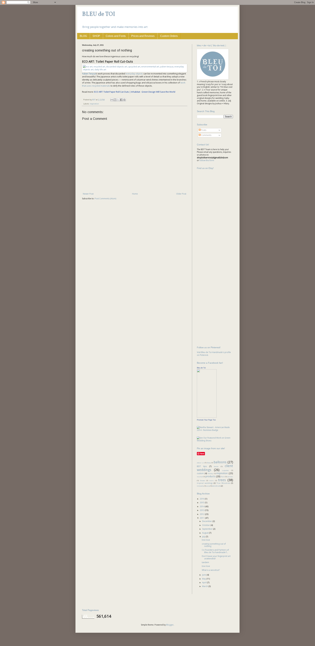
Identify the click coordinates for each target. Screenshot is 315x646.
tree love (206, 539)
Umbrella (200, 486)
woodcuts (216, 486)
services (230, 477)
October (206, 525)
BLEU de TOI (98, 14)
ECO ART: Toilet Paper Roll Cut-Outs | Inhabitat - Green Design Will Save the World (134, 91)
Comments (206, 135)
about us (200, 463)
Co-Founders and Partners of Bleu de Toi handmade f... (215, 551)
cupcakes (225, 470)
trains (211, 481)
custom (200, 473)
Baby (209, 463)
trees (222, 480)
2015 (202, 502)
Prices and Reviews (143, 36)
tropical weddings (205, 483)
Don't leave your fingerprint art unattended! (216, 557)
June (204, 574)
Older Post (181, 193)
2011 (202, 518)
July (204, 536)
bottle (216, 466)
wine (208, 486)
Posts (203, 130)
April (204, 582)
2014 (202, 506)
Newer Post (88, 193)
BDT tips (202, 466)
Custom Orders (169, 36)
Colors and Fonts (116, 36)
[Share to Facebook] (121, 99)
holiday (210, 473)
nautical (200, 477)
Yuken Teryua (89, 73)
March (205, 586)
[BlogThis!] (115, 99)
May (204, 578)
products (210, 476)
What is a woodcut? (211, 570)
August (205, 532)
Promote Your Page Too (206, 420)
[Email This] (112, 99)
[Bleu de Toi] (207, 417)
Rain (222, 477)
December (207, 521)
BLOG (83, 36)
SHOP (96, 36)
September (207, 529)
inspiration (94, 103)
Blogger (170, 624)
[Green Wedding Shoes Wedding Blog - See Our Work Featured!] (215, 440)
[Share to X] (118, 99)
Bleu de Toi (201, 368)
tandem (205, 562)
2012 (202, 514)
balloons (220, 462)
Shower (202, 481)
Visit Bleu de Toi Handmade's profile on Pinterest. (214, 353)
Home (135, 193)
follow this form (207, 160)
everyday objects (134, 73)
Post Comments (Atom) (105, 198)
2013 (202, 510)
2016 (202, 498)
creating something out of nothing (214, 545)
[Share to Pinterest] (124, 99)
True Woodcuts (223, 483)
